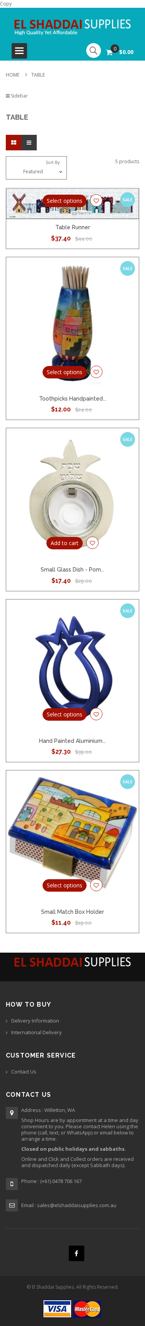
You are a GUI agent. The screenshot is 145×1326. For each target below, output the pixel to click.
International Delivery (36, 1032)
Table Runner (72, 227)
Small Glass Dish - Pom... (72, 569)
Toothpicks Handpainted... (72, 399)
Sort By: (53, 162)
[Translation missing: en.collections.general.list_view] (29, 142)
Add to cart (64, 543)
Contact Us (23, 1071)
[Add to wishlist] (96, 200)
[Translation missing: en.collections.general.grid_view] (13, 142)
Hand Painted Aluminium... (72, 741)
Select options (64, 200)
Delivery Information (35, 1020)
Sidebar (19, 95)
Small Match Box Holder (72, 912)
